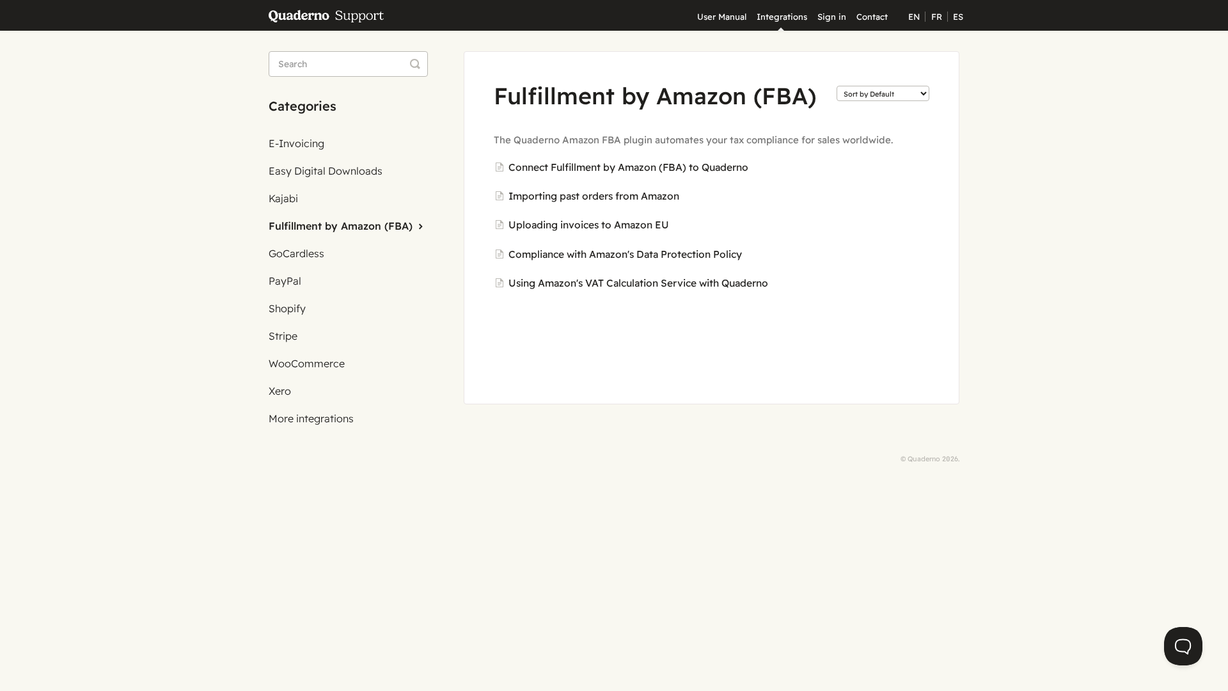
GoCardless (296, 253)
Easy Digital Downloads (325, 170)
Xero (280, 391)
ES (958, 17)
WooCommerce (307, 363)
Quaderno (924, 458)
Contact (872, 17)
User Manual (721, 17)
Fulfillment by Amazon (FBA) (342, 225)
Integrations (782, 17)
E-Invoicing (296, 143)
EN (914, 17)
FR (936, 17)
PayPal (285, 280)
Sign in (831, 17)
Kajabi (283, 198)
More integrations (311, 418)
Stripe (283, 336)
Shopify (287, 308)
